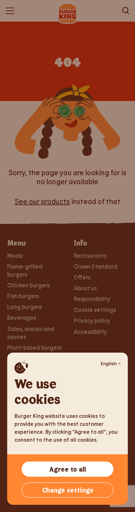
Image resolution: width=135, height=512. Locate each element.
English (109, 363)
